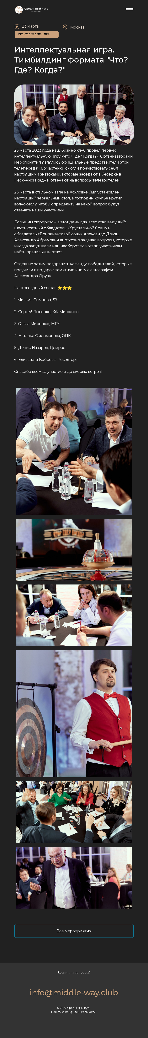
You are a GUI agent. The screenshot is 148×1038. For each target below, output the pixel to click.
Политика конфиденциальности (73, 1012)
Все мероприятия (74, 931)
